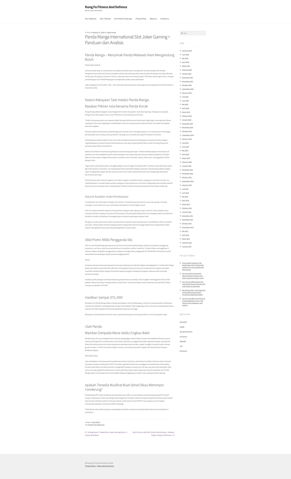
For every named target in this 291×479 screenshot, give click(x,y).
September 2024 (187, 135)
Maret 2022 (186, 239)
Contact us (164, 18)
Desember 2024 (187, 124)
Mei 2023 (185, 197)
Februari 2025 (187, 116)
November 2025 (187, 81)
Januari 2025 (186, 120)
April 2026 (185, 62)
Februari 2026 (187, 70)
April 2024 (185, 154)
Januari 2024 (186, 166)
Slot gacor (183, 351)
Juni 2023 (185, 193)
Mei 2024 (185, 150)
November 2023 (187, 173)
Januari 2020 (186, 247)
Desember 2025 (187, 78)
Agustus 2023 (187, 185)
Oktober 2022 (187, 223)
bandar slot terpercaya (96, 425)
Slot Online (96, 422)
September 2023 (187, 181)
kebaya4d (183, 322)
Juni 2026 (185, 54)
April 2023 (185, 200)
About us (153, 18)
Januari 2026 (186, 74)
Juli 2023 (185, 189)
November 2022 (187, 220)
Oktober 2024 (187, 131)
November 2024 (187, 127)
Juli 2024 (185, 143)
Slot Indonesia (90, 18)
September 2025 (187, 89)
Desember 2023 (187, 170)
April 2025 (185, 108)
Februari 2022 (187, 243)
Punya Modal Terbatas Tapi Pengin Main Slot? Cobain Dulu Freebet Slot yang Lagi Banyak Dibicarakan (193, 266)
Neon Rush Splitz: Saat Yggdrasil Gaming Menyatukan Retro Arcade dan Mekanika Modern (193, 292)
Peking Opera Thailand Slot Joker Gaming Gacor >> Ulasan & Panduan (106, 433)
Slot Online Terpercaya (123, 18)
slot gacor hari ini (186, 332)
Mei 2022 (185, 231)
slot (181, 346)
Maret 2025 (186, 112)
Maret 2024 (186, 158)
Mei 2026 (185, 58)
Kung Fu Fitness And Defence (106, 7)
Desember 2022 (187, 216)
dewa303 (183, 341)
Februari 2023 (187, 208)
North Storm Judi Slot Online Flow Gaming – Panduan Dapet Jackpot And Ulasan (153, 433)
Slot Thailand (105, 18)
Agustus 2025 (187, 93)
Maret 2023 (186, 204)
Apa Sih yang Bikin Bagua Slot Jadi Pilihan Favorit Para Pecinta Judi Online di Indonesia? (193, 284)
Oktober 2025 (187, 85)
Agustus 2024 (187, 139)
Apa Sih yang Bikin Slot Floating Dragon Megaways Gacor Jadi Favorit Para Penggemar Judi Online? (193, 302)
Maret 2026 (186, 66)
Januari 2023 (186, 212)
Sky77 (115, 166)
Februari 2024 (187, 162)
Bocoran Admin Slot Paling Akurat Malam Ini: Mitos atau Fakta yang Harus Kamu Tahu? (193, 276)
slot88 (182, 327)
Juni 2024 (185, 147)
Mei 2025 (185, 104)
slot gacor (183, 336)
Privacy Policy (141, 18)
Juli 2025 (185, 97)
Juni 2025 (185, 101)
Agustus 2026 (187, 51)
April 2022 (185, 235)
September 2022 (187, 227)
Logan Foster (111, 32)
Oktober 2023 (187, 177)
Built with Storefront (105, 466)
